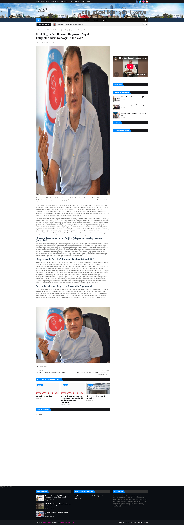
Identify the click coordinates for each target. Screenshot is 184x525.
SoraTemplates (46, 522)
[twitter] (140, 1)
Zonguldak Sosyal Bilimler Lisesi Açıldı (133, 105)
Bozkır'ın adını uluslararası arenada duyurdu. (70, 24)
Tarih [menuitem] (78, 20)
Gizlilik (71, 1)
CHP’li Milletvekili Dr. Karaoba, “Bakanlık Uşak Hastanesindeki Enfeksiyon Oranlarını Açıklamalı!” (72, 399)
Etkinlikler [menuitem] (86, 20)
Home (37, 1)
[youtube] (147, 1)
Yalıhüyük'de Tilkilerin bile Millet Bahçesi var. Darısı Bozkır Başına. (58, 505)
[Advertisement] (73, 472)
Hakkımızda (64, 1)
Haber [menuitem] (44, 20)
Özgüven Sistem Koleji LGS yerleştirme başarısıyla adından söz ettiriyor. (57, 497)
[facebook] (137, 1)
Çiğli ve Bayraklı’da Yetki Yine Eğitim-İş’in (96, 397)
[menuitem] (38, 20)
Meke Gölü (77, 498)
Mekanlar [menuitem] (63, 20)
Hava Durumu (55, 1)
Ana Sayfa (38, 30)
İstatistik (76, 1)
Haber (44, 30)
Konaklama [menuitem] (53, 20)
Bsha (41, 366)
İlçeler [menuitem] (104, 20)
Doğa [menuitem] (71, 20)
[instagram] (143, 1)
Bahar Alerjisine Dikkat (44, 396)
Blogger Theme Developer (67, 522)
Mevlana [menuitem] (96, 20)
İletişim (89, 1)
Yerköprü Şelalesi (97, 496)
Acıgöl (76, 496)
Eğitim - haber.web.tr (42, 42)
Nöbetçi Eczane (45, 1)
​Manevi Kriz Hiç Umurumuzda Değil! (132, 97)
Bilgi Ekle (83, 1)
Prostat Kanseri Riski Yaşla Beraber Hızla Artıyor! (134, 114)
